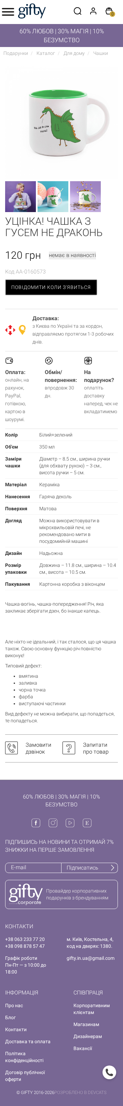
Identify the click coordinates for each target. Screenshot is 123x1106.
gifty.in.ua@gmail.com (90, 958)
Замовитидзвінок (38, 748)
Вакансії (82, 1048)
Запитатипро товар (96, 748)
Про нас (14, 1005)
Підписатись (82, 867)
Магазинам (86, 1024)
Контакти (16, 1029)
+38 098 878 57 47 (25, 946)
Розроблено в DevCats (80, 1092)
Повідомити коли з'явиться (51, 287)
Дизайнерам (87, 1036)
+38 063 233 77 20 (25, 939)
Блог (10, 1017)
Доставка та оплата (28, 1041)
